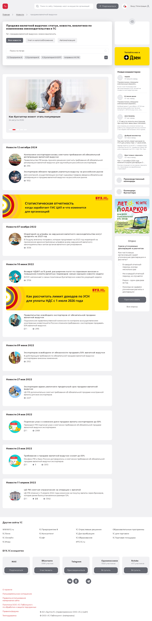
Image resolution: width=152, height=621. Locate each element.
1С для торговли (121, 533)
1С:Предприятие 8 (14, 57)
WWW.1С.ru (8, 529)
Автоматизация (67, 40)
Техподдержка (9, 616)
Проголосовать (132, 299)
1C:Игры (6, 542)
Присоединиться (76, 570)
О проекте (7, 590)
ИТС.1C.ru (80, 542)
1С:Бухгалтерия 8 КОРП (51, 57)
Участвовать (46, 570)
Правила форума (10, 611)
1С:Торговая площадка (124, 538)
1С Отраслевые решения (88, 529)
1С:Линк (6, 533)
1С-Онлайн (8, 538)
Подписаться (109, 6)
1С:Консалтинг (46, 533)
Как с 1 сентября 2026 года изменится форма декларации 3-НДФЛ (130, 162)
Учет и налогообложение (40, 40)
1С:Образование (84, 538)
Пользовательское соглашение (17, 594)
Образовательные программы (128, 529)
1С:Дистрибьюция (85, 533)
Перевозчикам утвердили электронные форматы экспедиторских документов (129, 84)
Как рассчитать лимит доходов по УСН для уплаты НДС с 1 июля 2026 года (131, 143)
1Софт (42, 538)
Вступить (106, 570)
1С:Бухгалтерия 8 (32, 57)
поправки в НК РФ (71, 57)
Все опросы (132, 307)
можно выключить (47, 34)
